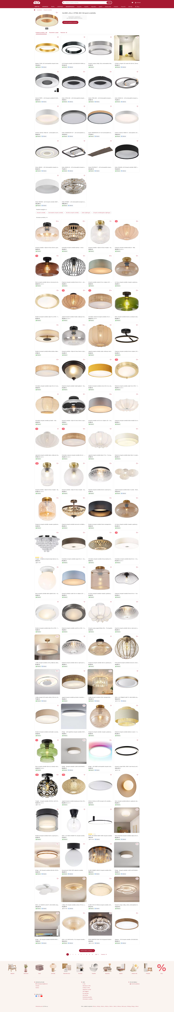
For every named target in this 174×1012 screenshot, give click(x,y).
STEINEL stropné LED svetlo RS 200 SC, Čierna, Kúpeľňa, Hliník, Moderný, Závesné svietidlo (137, 63)
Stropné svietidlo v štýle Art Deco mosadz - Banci (47, 489)
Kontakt (37, 985)
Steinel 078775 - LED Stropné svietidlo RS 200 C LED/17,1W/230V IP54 (52, 98)
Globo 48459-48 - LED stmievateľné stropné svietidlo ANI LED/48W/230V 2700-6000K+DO (84, 167)
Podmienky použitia (87, 997)
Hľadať (109, 2)
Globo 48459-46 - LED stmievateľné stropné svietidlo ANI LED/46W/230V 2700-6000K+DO (137, 98)
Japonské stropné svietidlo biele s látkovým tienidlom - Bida (50, 455)
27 (111, 671)
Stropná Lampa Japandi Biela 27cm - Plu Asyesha (100, 628)
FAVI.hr (111, 1006)
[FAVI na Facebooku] (36, 996)
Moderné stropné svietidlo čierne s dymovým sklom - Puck (49, 835)
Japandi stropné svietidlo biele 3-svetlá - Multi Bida (127, 489)
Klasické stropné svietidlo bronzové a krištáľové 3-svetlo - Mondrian (78, 524)
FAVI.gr (133, 1006)
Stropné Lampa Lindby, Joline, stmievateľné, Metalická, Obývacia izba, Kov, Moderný (135, 905)
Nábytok (12, 973)
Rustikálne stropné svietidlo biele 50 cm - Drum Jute (128, 559)
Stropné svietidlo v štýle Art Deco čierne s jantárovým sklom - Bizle (51, 247)
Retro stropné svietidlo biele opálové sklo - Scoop (47, 593)
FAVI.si (136, 1006)
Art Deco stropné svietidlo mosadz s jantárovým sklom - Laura (103, 593)
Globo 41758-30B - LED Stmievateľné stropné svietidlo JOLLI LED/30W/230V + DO (82, 98)
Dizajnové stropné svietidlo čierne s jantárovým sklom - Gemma (103, 662)
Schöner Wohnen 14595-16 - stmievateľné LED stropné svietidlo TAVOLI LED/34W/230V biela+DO (138, 132)
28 (58, 636)
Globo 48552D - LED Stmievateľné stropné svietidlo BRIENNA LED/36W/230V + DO (55, 167)
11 (58, 359)
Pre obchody (85, 993)
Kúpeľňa (94, 973)
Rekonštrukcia (66, 973)
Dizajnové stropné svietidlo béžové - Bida (125, 247)
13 (111, 290)
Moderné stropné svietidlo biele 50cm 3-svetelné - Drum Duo (130, 455)
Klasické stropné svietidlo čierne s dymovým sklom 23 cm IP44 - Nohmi (79, 662)
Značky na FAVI (86, 987)
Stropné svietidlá (48, 9)
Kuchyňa (80, 973)
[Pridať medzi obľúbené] (58, 37)
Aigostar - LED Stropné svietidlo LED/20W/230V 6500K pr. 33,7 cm (131, 939)
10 (92, 954)
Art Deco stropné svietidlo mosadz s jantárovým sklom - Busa (130, 282)
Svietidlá (53, 973)
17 (84, 221)
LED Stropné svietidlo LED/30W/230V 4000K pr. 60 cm (75, 63)
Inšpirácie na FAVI (87, 989)
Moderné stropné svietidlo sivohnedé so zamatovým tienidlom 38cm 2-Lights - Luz (55, 732)
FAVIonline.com (39, 1006)
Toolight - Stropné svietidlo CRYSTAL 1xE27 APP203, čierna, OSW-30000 (52, 801)
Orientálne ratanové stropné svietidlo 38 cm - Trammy (75, 455)
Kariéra (37, 987)
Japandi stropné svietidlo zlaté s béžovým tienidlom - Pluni (102, 351)
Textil (39, 973)
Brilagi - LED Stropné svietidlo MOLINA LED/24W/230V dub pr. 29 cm (52, 870)
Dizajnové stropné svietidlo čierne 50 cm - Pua (126, 593)
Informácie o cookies (87, 999)
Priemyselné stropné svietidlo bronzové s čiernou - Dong (128, 662)
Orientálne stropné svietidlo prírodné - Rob (45, 420)
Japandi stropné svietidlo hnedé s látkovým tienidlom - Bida (76, 316)
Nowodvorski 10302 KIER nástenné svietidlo (72, 870)
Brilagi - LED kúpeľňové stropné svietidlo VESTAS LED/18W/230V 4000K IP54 (80, 732)
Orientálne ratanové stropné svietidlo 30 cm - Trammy (101, 316)
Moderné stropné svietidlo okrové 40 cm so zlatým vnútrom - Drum (104, 386)
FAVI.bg (129, 1006)
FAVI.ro (103, 1006)
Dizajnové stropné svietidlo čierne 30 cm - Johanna (74, 282)
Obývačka (107, 973)
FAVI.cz (94, 1006)
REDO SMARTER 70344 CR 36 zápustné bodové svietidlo (102, 939)
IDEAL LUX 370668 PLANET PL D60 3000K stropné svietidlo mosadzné (132, 697)
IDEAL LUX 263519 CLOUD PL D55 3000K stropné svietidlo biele (50, 905)
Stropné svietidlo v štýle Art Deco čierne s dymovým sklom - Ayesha (78, 420)
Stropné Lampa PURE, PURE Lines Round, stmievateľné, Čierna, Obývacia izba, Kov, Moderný (137, 766)
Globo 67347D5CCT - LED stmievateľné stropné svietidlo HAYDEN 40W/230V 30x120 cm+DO (110, 167)
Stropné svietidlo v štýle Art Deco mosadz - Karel (100, 247)
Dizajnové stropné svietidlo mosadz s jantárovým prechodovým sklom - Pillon (107, 732)
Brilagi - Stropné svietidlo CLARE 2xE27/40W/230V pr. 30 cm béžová (131, 870)
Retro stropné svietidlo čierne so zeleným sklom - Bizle (128, 316)
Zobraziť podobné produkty (70, 22)
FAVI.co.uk (124, 1006)
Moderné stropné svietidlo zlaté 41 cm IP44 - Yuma (47, 316)
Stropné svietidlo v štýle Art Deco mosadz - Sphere (74, 489)
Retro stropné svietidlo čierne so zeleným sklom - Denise (49, 766)
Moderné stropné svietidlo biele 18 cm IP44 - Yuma (47, 628)
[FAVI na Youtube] (41, 996)
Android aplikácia (135, 983)
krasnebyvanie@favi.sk (42, 983)
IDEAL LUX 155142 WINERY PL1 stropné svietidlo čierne (75, 835)
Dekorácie (26, 973)
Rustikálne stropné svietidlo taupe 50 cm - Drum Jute (75, 559)
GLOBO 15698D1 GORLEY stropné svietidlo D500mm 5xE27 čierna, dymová (106, 870)
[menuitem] (37, 6)
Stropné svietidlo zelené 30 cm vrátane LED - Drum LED (102, 282)
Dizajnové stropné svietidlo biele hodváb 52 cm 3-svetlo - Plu (130, 420)
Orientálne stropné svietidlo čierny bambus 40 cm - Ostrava (102, 559)
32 (58, 221)
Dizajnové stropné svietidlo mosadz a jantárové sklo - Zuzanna (50, 524)
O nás (84, 983)
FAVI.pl (98, 1006)
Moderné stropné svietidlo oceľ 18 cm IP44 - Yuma (74, 628)
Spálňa (120, 973)
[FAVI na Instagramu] (38, 996)
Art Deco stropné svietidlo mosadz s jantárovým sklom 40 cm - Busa (131, 524)
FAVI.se (119, 1006)
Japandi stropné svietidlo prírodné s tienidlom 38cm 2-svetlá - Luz (78, 697)
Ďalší (96, 954)
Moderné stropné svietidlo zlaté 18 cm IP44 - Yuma (127, 386)
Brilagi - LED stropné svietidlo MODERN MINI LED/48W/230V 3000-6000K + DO (54, 939)
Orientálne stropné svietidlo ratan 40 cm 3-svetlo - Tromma (49, 386)
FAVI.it (115, 1006)
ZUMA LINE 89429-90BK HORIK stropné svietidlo (100, 835)
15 (111, 255)
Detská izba (134, 973)
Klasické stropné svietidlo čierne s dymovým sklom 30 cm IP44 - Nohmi (105, 489)
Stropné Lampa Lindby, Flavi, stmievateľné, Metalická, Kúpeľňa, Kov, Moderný (106, 63)
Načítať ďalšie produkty (86, 950)
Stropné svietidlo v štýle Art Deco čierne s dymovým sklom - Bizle (78, 351)
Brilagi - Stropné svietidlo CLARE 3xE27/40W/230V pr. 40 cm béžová (78, 766)
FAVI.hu (107, 1006)
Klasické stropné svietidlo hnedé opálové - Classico (74, 386)
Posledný (103, 954)
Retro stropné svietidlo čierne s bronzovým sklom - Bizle (49, 282)
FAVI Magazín (86, 991)
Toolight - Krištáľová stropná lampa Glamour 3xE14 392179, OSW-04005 (52, 559)
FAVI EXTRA (85, 995)
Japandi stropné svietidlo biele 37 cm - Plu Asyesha (100, 455)
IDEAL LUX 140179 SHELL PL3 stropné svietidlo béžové (75, 939)
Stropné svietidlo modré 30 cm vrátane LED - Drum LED (75, 593)
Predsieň (148, 973)
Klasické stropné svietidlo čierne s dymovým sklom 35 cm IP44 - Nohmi (132, 628)
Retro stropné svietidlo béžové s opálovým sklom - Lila (128, 801)
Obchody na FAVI (87, 985)
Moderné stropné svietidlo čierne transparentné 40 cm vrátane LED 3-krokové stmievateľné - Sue (112, 524)
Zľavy (161, 973)
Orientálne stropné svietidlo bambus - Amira (72, 247)
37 (58, 671)
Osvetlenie (39, 9)
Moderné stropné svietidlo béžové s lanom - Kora (127, 732)
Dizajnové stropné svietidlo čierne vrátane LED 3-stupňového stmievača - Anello (134, 351)
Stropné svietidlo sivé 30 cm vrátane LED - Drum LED (101, 420)
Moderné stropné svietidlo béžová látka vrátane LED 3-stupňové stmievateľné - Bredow (56, 351)
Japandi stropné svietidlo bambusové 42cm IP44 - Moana (75, 801)
